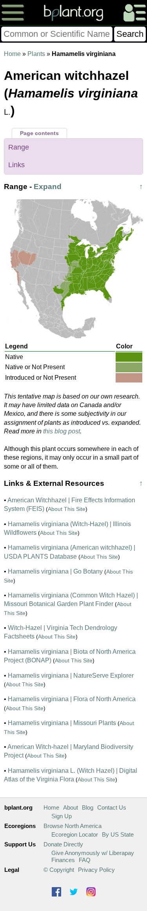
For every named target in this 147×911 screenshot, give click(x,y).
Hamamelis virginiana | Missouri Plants (62, 723)
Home (12, 54)
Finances (63, 860)
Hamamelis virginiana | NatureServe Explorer (71, 675)
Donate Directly (63, 844)
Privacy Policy (96, 869)
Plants (36, 54)
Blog (87, 807)
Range (18, 147)
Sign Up (61, 816)
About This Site (66, 509)
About (70, 807)
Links (16, 165)
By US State (118, 834)
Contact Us (111, 807)
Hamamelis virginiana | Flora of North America (72, 699)
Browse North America (73, 826)
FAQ (85, 860)
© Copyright (59, 869)
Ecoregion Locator (74, 834)
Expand (48, 186)
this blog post (61, 431)
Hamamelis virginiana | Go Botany (55, 571)
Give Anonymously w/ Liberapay (92, 853)
